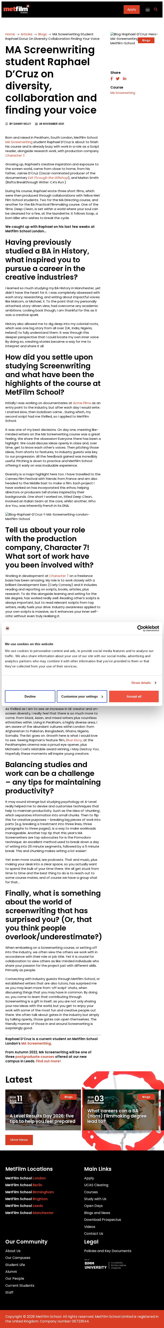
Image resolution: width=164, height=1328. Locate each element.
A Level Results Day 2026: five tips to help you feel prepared (42, 1118)
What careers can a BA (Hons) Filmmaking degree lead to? (117, 1116)
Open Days (93, 1205)
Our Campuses (17, 1257)
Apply (131, 9)
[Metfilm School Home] (15, 9)
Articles (26, 34)
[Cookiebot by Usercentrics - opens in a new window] (140, 628)
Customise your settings (79, 696)
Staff (9, 1292)
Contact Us (93, 1233)
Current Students (19, 1285)
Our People (14, 1278)
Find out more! (48, 1061)
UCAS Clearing (96, 1185)
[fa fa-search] (155, 9)
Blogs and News (97, 1212)
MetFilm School (25, 1178)
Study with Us (95, 1198)
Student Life (15, 1264)
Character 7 (15, 155)
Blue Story (74, 740)
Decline (30, 696)
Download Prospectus (102, 1219)
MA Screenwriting (18, 142)
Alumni (11, 1271)
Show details (141, 683)
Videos (89, 1226)
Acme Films (82, 403)
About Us (12, 1250)
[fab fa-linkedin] (124, 79)
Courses (91, 1192)
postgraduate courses (34, 1056)
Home (10, 34)
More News (19, 1139)
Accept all (134, 696)
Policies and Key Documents (107, 1250)
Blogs (42, 34)
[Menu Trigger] (147, 9)
